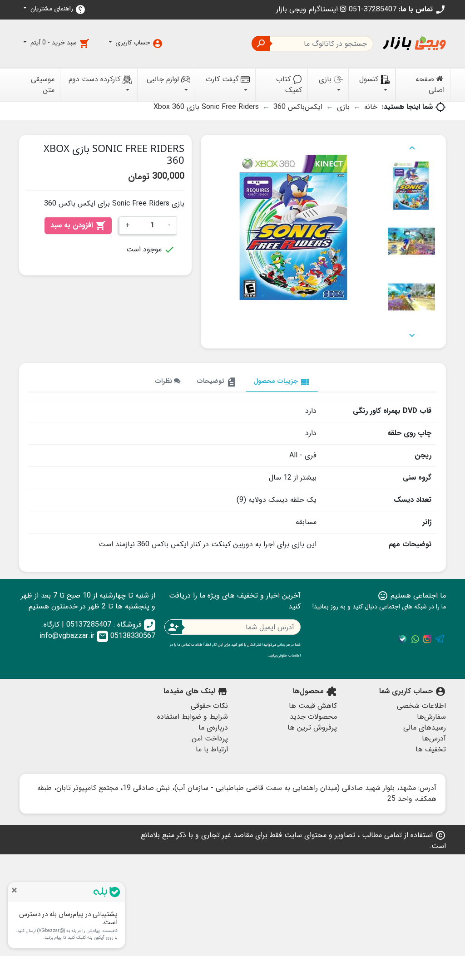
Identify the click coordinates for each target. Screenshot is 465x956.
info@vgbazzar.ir (73, 636)
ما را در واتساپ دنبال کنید (415, 638)
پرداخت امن (210, 738)
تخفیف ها (431, 749)
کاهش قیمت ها (313, 705)
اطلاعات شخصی (421, 705)
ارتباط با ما (212, 749)
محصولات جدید (313, 716)
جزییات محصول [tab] (282, 381)
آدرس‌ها (434, 738)
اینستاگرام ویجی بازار (308, 9)
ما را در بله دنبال (402, 638)
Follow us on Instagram (427, 638)
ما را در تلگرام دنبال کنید (439, 638)
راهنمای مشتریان (57, 9)
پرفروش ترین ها (312, 727)
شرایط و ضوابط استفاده (192, 716)
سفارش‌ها (431, 716)
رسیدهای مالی (424, 727)
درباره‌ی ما (213, 727)
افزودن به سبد (78, 225)
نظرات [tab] (164, 381)
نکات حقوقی (209, 705)
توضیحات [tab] (217, 381)
